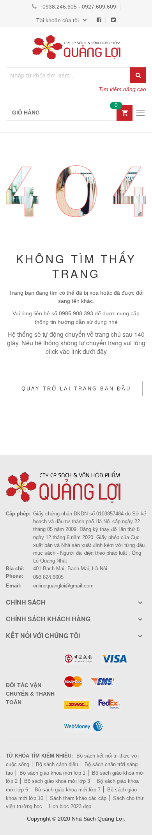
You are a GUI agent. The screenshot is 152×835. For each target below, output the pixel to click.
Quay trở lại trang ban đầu (76, 389)
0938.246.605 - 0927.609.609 (79, 7)
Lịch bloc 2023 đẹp (70, 806)
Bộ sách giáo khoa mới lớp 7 (68, 790)
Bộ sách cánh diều (57, 764)
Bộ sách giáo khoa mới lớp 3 (57, 781)
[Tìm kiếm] (138, 75)
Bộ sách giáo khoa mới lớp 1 (52, 773)
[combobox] (68, 75)
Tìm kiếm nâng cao (122, 89)
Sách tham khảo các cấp (78, 798)
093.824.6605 (48, 577)
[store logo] (76, 47)
